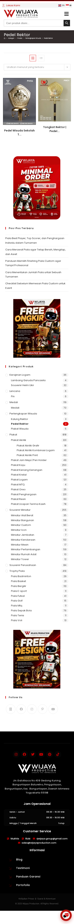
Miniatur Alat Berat (22, 515)
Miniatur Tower (20, 559)
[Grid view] (33, 58)
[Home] (4, 38)
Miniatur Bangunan (22, 520)
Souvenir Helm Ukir (22, 385)
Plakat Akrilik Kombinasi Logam (36, 450)
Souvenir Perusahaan (22, 565)
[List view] (41, 58)
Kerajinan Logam (19, 375)
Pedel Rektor (48, 38)
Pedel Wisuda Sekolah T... (19, 132)
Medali (13, 402)
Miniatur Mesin (19, 544)
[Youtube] (53, 709)
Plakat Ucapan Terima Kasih (28, 504)
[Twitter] (32, 754)
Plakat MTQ (18, 484)
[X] (10, 709)
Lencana (14, 391)
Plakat (13, 434)
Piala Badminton (21, 576)
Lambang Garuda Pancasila (28, 380)
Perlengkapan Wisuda (23, 413)
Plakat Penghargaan (23, 494)
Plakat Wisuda (19, 429)
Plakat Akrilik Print (27, 455)
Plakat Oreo (18, 489)
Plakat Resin (18, 499)
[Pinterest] (42, 709)
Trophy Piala (17, 571)
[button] (66, 14)
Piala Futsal (18, 596)
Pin (13, 396)
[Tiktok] (57, 754)
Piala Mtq (16, 605)
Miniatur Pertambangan (25, 549)
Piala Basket (18, 581)
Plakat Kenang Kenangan (26, 470)
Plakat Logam (19, 479)
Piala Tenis (17, 615)
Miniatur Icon (19, 530)
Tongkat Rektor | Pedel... (54, 129)
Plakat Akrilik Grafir (28, 445)
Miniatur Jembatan (22, 535)
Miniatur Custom (21, 525)
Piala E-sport (19, 591)
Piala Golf (17, 600)
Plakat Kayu (18, 465)
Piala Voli (16, 620)
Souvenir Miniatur (20, 510)
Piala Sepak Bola (21, 610)
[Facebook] (21, 709)
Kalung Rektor (19, 419)
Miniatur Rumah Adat (23, 554)
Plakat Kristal (19, 474)
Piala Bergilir (18, 586)
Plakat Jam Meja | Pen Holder (29, 460)
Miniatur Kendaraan (23, 540)
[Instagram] (32, 709)
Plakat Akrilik (18, 440)
